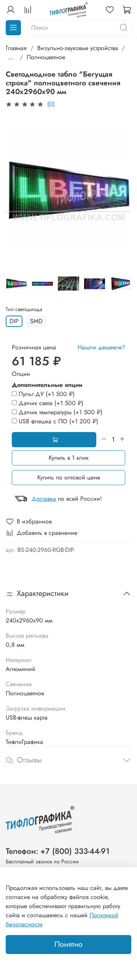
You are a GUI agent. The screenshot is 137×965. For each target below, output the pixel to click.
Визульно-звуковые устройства (77, 48)
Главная (16, 48)
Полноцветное (46, 57)
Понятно (68, 944)
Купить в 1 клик (69, 457)
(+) (47, 394)
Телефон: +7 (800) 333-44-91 (58, 851)
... (11, 57)
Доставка (44, 498)
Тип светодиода (24, 309)
